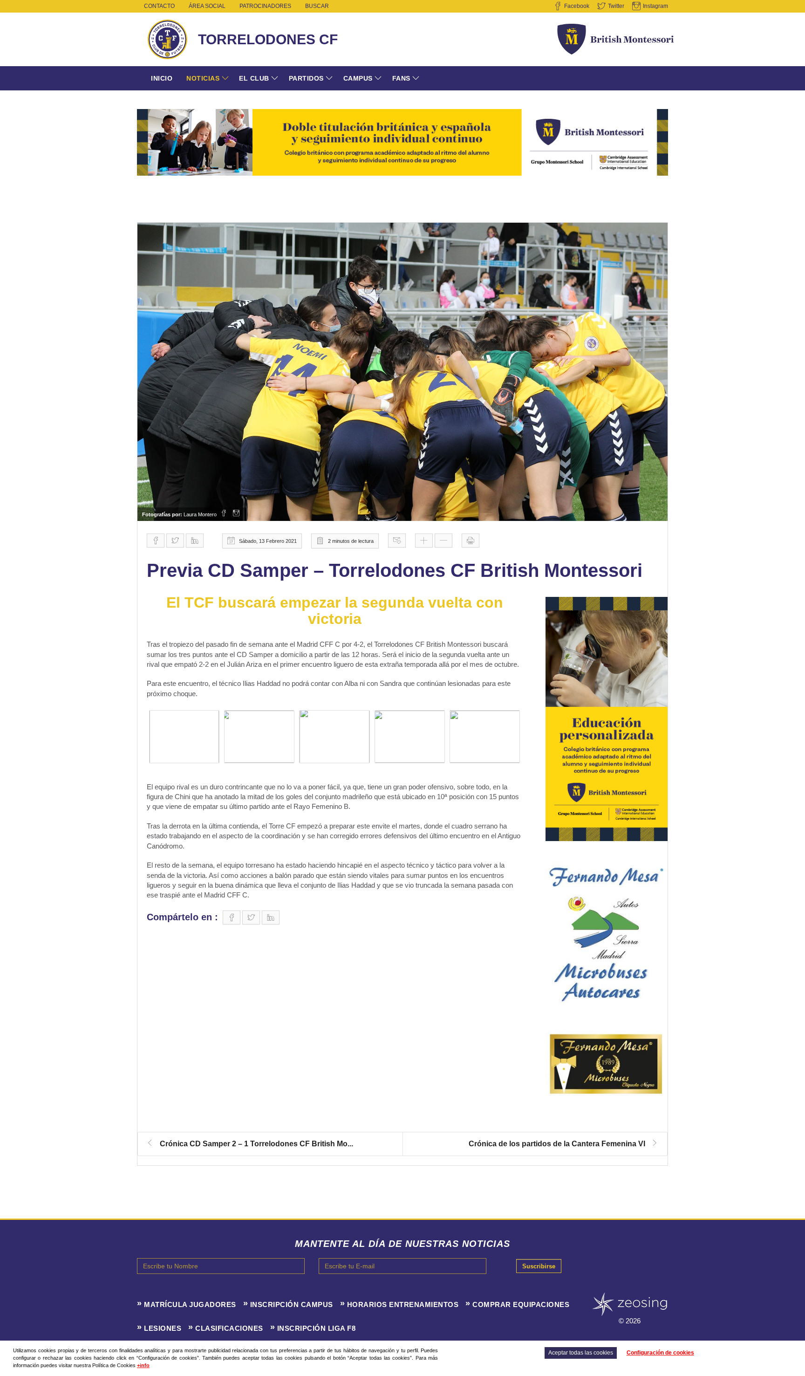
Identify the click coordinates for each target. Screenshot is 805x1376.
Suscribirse (538, 1266)
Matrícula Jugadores (190, 1304)
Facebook (576, 6)
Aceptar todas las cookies (580, 1352)
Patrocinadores (265, 6)
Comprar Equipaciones (520, 1304)
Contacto (159, 6)
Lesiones (162, 1328)
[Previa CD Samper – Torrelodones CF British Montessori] (402, 372)
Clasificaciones (229, 1328)
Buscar (317, 6)
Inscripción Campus (291, 1304)
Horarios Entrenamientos (403, 1304)
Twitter (616, 6)
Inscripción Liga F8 (316, 1328)
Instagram (655, 6)
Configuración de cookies (660, 1352)
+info (143, 1365)
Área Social (207, 6)
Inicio (161, 78)
